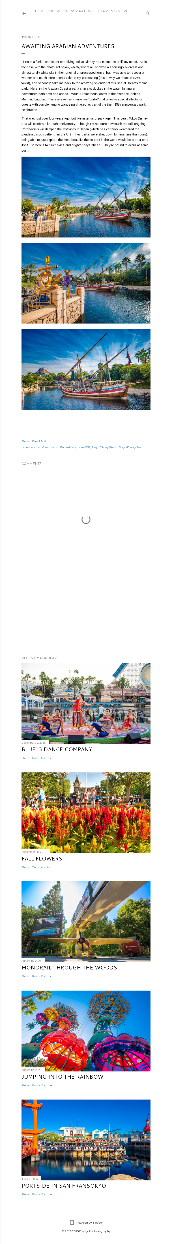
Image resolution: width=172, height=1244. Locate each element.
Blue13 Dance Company (57, 749)
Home (40, 11)
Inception (57, 11)
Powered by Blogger (89, 1222)
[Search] (147, 12)
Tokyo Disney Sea (130, 447)
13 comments (40, 867)
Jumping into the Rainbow (62, 1076)
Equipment (104, 11)
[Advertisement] (86, 613)
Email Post (39, 441)
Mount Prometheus (63, 447)
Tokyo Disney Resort (105, 447)
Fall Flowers (42, 858)
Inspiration (80, 11)
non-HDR (84, 447)
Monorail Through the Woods (69, 967)
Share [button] (25, 441)
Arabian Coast (40, 447)
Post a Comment (43, 758)
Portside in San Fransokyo (64, 1185)
